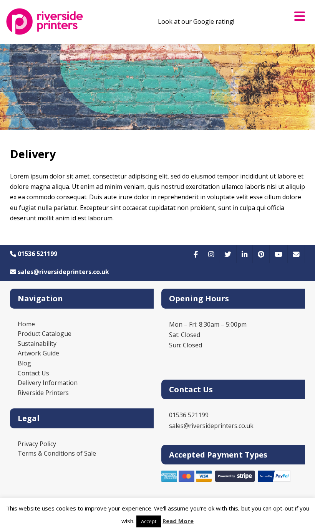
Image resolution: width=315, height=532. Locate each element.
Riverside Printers (43, 392)
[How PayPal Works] (274, 479)
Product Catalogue (44, 333)
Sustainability (37, 343)
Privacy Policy (37, 443)
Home (26, 324)
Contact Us (33, 373)
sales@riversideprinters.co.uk (62, 272)
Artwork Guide (38, 353)
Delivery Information (48, 382)
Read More (178, 521)
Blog (24, 363)
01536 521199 (36, 253)
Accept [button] (148, 521)
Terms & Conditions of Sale (57, 453)
